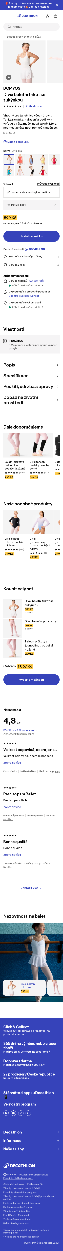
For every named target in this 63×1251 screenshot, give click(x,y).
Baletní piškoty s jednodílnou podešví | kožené (15, 465)
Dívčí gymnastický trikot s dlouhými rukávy (40, 543)
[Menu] (7, 16)
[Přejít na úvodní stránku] (27, 15)
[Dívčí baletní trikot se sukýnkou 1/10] (24, 61)
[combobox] (31, 205)
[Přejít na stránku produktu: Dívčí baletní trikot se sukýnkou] (12, 608)
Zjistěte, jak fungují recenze (18, 734)
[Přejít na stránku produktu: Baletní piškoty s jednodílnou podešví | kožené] (12, 648)
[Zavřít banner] (57, 5)
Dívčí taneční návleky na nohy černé (40, 465)
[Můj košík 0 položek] (56, 16)
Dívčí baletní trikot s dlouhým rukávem (15, 542)
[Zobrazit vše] (4, 36)
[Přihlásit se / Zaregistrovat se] (48, 16)
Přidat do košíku (31, 236)
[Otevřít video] (8, 77)
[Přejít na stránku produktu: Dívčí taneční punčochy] (12, 628)
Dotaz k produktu (18, 141)
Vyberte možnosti (31, 679)
